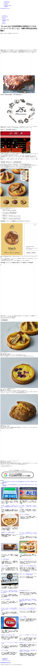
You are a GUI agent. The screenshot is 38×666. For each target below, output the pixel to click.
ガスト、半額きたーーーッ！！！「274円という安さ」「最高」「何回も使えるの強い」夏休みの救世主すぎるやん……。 (9, 631)
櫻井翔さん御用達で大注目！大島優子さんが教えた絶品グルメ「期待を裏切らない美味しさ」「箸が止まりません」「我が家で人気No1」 (28, 654)
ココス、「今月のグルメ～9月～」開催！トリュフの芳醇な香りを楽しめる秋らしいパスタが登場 (28, 555)
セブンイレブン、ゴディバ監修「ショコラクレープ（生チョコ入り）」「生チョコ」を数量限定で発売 (9, 555)
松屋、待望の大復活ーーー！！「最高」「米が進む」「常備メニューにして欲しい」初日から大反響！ (28, 502)
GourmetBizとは (5, 658)
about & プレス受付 (7, 5)
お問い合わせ (4, 659)
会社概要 (6, 6)
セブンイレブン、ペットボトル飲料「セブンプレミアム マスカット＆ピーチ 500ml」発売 (28, 612)
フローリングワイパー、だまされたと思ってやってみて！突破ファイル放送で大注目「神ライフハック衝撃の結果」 (9, 646)
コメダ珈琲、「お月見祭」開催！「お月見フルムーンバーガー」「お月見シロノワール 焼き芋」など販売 (28, 510)
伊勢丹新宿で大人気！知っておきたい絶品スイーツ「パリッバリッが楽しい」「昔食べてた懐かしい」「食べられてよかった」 (28, 593)
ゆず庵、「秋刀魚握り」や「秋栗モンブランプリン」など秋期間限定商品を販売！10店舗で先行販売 (9, 510)
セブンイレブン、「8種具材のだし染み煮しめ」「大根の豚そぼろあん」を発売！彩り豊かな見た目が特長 (9, 595)
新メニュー (6, 3)
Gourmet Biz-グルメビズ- (5, 662)
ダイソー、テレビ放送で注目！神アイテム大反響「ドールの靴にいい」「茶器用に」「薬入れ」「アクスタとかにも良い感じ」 (28, 639)
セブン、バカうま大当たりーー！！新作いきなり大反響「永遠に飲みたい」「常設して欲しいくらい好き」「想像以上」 (9, 528)
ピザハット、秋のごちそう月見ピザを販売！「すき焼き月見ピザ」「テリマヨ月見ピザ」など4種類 (9, 613)
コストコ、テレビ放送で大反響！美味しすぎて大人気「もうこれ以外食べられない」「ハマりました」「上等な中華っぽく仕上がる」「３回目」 (9, 569)
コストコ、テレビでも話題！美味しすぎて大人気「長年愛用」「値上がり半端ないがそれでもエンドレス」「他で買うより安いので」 (28, 619)
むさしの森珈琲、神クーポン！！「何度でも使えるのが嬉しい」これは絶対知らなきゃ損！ (9, 587)
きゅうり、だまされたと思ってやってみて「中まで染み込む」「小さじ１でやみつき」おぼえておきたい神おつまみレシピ (28, 562)
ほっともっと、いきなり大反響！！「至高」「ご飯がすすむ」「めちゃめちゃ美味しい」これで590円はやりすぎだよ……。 (28, 517)
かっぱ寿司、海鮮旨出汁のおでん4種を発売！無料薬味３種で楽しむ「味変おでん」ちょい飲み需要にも (28, 604)
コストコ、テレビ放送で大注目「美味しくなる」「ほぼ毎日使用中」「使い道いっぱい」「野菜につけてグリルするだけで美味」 (9, 653)
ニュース (6, 4)
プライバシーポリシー (6, 660)
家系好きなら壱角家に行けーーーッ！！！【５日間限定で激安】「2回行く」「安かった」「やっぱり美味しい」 (9, 535)
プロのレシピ (6, 1)
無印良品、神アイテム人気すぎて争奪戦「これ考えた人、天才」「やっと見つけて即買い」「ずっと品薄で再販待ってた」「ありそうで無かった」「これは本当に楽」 (28, 569)
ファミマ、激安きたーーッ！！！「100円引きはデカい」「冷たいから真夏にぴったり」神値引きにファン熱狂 (9, 502)
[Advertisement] (18, 12)
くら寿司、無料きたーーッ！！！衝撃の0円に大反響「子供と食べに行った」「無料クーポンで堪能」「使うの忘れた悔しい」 (9, 562)
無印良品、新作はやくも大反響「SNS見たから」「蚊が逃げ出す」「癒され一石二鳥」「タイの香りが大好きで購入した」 (28, 645)
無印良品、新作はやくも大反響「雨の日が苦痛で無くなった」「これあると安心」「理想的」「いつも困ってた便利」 (9, 638)
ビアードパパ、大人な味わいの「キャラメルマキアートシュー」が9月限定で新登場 (28, 577)
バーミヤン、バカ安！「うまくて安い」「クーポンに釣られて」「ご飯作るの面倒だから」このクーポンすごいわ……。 (9, 602)
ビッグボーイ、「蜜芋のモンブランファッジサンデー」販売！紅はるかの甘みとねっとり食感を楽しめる (28, 537)
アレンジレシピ (7, 2)
